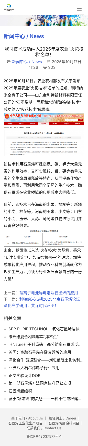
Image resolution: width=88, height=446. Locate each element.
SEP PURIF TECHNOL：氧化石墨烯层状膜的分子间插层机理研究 (46, 328)
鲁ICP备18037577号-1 (44, 436)
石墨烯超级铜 (20, 391)
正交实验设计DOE (24, 375)
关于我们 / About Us (27, 418)
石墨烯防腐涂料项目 (63, 423)
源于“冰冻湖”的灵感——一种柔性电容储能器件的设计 (46, 398)
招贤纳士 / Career (62, 418)
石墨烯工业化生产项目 (25, 423)
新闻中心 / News (27, 61)
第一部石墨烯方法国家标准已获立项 (40, 383)
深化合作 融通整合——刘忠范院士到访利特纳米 (46, 360)
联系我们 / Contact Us (44, 428)
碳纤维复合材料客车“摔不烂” (33, 336)
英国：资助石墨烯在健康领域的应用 (40, 352)
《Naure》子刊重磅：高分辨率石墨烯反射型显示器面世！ (46, 344)
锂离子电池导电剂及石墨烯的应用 (48, 292)
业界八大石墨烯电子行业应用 (34, 367)
